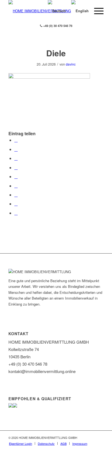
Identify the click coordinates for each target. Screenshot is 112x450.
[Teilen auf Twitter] (16, 149)
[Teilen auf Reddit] (16, 203)
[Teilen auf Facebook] (16, 140)
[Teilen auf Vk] (16, 195)
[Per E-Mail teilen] (16, 213)
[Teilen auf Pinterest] (16, 167)
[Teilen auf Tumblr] (16, 186)
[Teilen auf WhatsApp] (16, 158)
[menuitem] (20, 443)
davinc (71, 64)
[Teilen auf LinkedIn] (16, 176)
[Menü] (96, 11)
